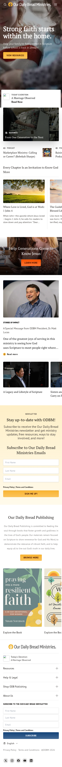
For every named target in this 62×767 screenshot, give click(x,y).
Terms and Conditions (24, 487)
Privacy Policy (9, 749)
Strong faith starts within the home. (28, 32)
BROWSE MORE (31, 557)
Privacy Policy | (9, 487)
